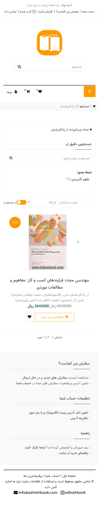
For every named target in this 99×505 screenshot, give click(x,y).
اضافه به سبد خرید (52, 317)
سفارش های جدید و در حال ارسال (44, 377)
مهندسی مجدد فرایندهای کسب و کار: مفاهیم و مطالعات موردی (49, 284)
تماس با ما (10, 11)
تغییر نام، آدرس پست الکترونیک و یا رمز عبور (58, 412)
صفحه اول (69, 476)
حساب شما (88, 11)
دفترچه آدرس (79, 418)
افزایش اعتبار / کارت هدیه (36, 11)
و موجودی (9, 202)
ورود (9, 91)
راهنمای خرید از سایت (73, 453)
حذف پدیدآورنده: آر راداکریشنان (70, 129)
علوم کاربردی (78, 179)
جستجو (84, 106)
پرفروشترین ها (33, 476)
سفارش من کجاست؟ (67, 11)
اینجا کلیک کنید (35, 447)
